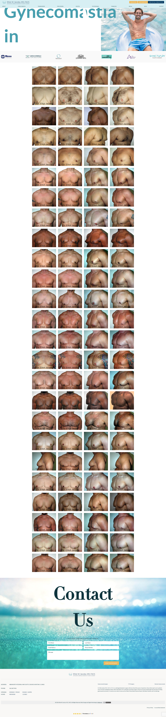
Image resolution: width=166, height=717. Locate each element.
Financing (114, 6)
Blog (145, 6)
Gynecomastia (21, 6)
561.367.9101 (133, 2)
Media (130, 6)
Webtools (100, 702)
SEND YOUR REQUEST (111, 663)
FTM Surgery (131, 684)
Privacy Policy (150, 707)
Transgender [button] (41, 6)
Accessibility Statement (159, 707)
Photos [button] (78, 6)
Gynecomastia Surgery (103, 684)
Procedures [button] (60, 6)
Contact (161, 6)
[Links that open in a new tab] (6, 57)
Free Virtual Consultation (156, 2)
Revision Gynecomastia (160, 684)
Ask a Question (143, 2)
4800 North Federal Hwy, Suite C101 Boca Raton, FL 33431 (26, 684)
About (4, 6)
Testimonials (95, 6)
